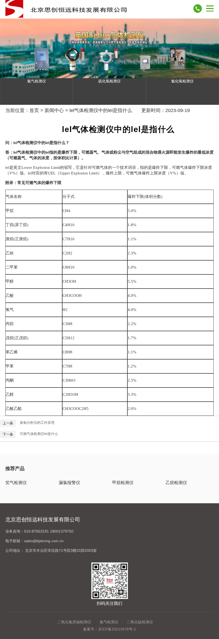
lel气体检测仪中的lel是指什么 (100, 110)
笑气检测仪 (16, 482)
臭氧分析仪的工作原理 (37, 423)
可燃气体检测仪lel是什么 (39, 434)
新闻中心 (54, 110)
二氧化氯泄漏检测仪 (74, 622)
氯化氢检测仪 (182, 81)
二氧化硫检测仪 (140, 622)
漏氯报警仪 (69, 482)
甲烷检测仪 (123, 482)
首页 (34, 110)
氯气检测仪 (109, 622)
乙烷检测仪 (176, 482)
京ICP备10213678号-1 (117, 629)
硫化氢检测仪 (109, 81)
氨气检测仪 (36, 81)
